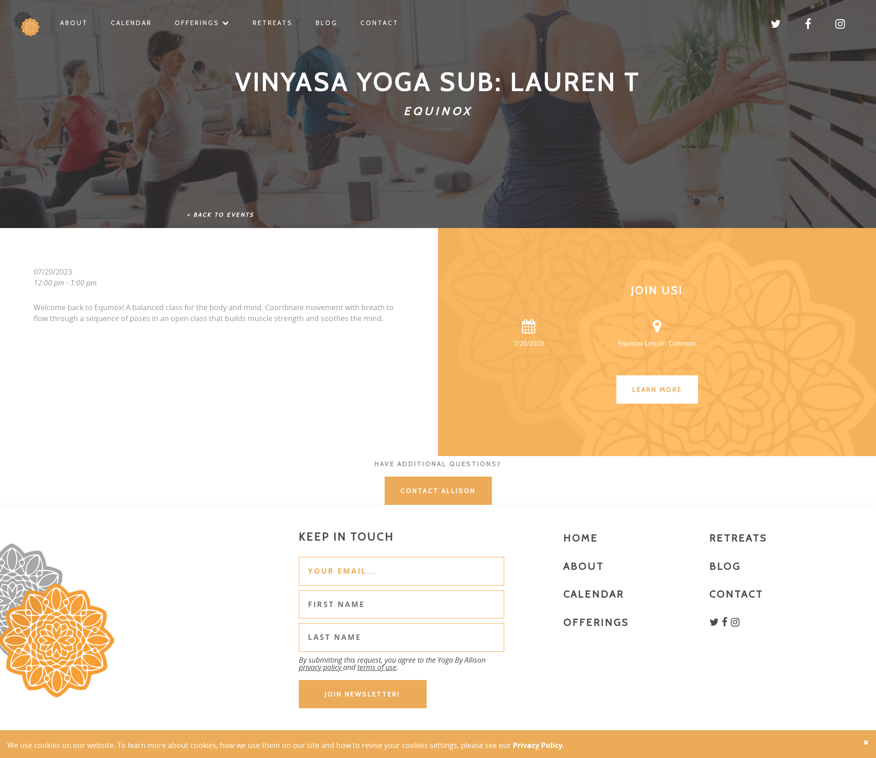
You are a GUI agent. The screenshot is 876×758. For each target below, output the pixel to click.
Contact (379, 23)
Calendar (131, 23)
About (74, 23)
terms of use (376, 667)
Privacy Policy (538, 745)
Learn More (657, 389)
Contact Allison (438, 491)
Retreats (273, 23)
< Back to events (220, 214)
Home (580, 538)
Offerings (198, 23)
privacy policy (321, 667)
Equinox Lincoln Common (657, 343)
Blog (327, 23)
